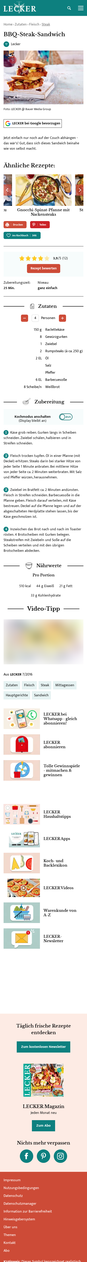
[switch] (65, 417)
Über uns (10, 1227)
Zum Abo (43, 1126)
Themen (10, 1235)
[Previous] (7, 190)
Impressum (12, 1180)
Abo (7, 1251)
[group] (43, 195)
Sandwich (41, 695)
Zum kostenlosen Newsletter (43, 1047)
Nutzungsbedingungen (21, 1188)
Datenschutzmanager (20, 1204)
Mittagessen (64, 685)
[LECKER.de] (20, 8)
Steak (46, 24)
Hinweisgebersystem (19, 1219)
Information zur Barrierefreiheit (28, 1212)
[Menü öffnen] (80, 8)
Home (8, 24)
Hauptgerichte (17, 695)
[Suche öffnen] (69, 8)
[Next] (79, 190)
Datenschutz (13, 1196)
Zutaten (21, 24)
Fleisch (34, 24)
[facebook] (26, 1156)
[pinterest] (43, 1156)
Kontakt (10, 1243)
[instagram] (60, 1156)
